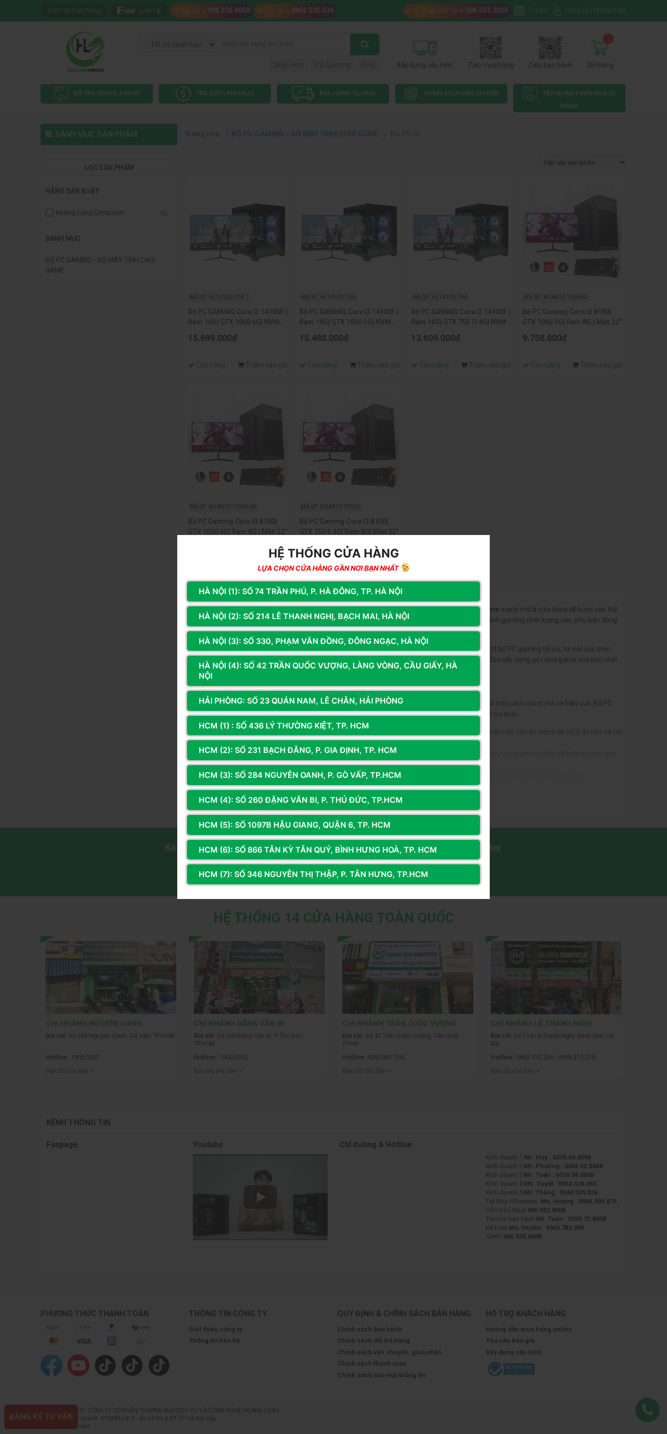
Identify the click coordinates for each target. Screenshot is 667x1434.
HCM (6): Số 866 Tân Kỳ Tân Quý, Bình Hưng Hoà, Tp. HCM (318, 850)
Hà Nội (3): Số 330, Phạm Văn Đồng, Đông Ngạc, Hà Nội (313, 641)
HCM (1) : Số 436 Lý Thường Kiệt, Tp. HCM (284, 725)
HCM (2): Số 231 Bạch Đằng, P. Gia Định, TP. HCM (298, 750)
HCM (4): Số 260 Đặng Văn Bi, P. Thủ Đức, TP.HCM (301, 800)
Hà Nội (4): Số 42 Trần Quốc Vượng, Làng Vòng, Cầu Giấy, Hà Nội (328, 671)
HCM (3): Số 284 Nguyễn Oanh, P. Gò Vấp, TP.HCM (300, 775)
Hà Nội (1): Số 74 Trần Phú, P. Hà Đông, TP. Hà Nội (300, 591)
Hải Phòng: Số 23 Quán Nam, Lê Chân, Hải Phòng (301, 701)
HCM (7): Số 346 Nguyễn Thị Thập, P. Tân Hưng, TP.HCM (313, 874)
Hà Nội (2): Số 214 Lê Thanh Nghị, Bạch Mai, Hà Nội (304, 616)
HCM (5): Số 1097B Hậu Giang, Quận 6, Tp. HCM (295, 825)
